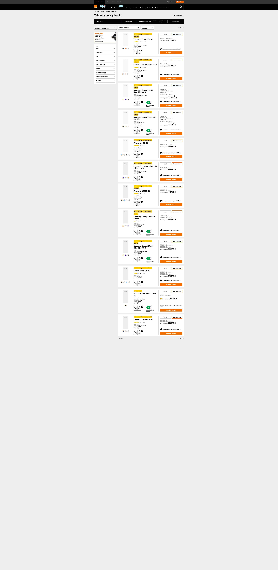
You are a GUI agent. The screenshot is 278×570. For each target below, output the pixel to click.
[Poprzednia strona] (174, 28)
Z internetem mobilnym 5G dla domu (160, 21)
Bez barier (172, 1)
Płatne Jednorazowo (177, 34)
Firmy (108, 1)
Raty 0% (165, 34)
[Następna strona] (183, 28)
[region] (139, 11)
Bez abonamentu (128, 21)
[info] (142, 50)
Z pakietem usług (175, 21)
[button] (96, 11)
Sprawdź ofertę (99, 41)
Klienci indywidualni (100, 1)
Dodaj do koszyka (171, 53)
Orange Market (155, 7)
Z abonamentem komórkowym (144, 21)
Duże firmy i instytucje (116, 1)
